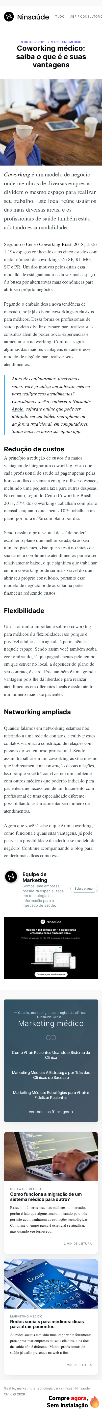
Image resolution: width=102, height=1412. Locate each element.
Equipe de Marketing (35, 877)
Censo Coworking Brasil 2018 (55, 244)
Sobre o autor (84, 888)
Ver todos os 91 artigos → (51, 1111)
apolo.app (70, 431)
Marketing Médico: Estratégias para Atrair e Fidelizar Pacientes (51, 1095)
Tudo (59, 16)
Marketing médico (66, 42)
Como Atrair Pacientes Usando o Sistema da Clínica (51, 1055)
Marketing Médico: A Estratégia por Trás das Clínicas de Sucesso (51, 1075)
